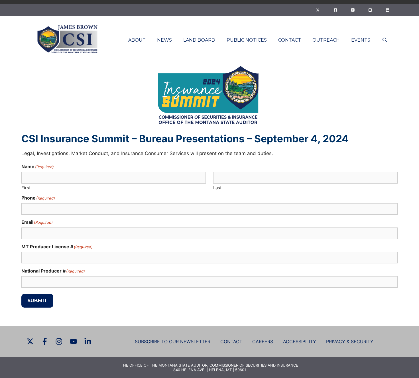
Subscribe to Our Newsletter (172, 341)
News (164, 40)
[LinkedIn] (387, 10)
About (137, 40)
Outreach (326, 40)
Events (360, 40)
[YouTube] (370, 10)
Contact (289, 40)
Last (217, 187)
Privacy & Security (349, 341)
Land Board (199, 40)
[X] (317, 10)
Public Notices (247, 40)
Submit (37, 300)
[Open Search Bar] (384, 40)
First (25, 187)
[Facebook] (335, 10)
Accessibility (299, 341)
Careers (262, 341)
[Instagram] (352, 10)
